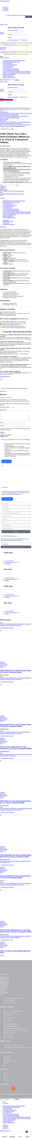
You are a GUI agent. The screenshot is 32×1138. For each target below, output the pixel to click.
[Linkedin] (19, 1088)
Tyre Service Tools (7, 203)
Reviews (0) (6, 223)
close (1, 195)
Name (2, 422)
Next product (3, 120)
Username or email (13, 30)
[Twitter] (8, 1088)
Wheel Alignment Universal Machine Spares (14, 200)
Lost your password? (13, 40)
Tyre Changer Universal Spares (10, 209)
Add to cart (3, 186)
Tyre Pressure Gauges (8, 206)
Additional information (8, 224)
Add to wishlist (3, 189)
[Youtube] (25, 1088)
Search (16, 79)
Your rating (3, 407)
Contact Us (6, 461)
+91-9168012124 (5, 12)
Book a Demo (7, 499)
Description (6, 220)
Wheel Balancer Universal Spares (11, 202)
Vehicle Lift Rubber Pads (9, 214)
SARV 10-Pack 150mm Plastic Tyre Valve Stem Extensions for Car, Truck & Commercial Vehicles (16, 930)
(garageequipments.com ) (9, 168)
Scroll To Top (7, 1130)
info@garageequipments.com (20, 12)
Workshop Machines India (6, 99)
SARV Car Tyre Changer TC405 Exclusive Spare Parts (16, 212)
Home (1, 108)
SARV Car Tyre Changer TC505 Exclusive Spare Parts (16, 213)
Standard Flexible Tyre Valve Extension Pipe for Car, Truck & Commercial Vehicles (15, 876)
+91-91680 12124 (22, 492)
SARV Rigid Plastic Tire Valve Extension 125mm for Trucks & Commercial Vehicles (15, 725)
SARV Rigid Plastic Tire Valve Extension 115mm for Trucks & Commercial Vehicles (15, 671)
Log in (9, 37)
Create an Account (18, 27)
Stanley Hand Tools (8, 216)
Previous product (4, 112)
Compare (2, 188)
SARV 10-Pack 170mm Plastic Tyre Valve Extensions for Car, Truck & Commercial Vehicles (16, 747)
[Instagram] (13, 1088)
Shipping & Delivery (8, 221)
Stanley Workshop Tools (9, 217)
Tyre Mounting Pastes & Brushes (11, 210)
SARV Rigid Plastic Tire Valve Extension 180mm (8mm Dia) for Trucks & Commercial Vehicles (15, 855)
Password (10, 34)
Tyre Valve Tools (7, 108)
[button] (3, 666)
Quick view (3, 663)
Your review (3, 410)
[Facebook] (2, 1088)
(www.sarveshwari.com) (13, 170)
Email (2, 425)
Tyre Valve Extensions (16, 108)
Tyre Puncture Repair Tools (10, 205)
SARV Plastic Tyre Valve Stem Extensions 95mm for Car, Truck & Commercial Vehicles (15, 801)
